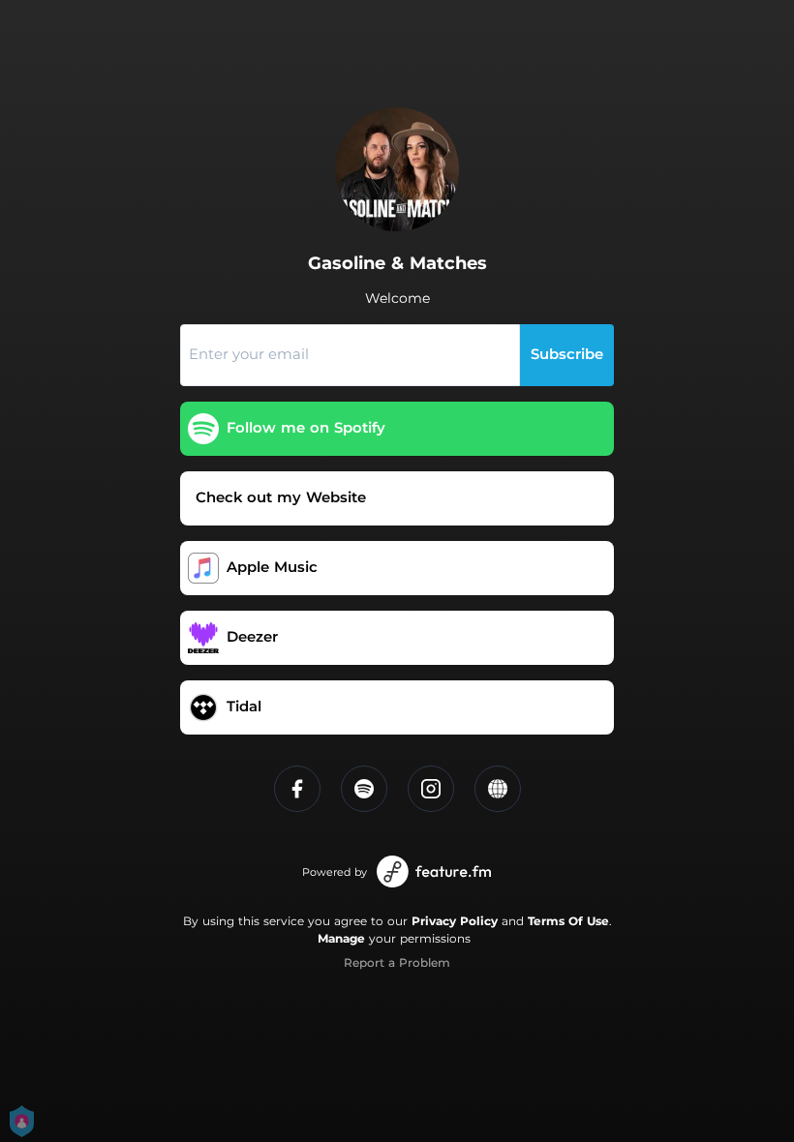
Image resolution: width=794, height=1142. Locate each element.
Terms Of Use (568, 921)
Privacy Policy (455, 921)
